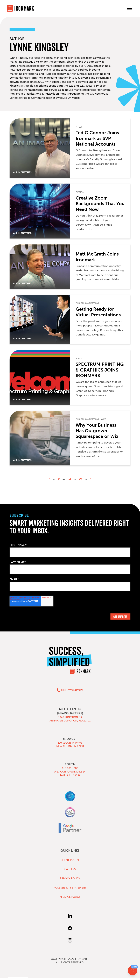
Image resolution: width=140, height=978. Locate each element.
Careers (70, 869)
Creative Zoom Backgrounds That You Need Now (100, 203)
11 (69, 478)
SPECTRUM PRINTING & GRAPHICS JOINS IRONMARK (100, 369)
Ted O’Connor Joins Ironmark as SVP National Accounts (97, 138)
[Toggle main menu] (129, 8)
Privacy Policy (70, 878)
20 (80, 478)
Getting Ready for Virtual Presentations (98, 311)
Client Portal (70, 859)
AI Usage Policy (70, 896)
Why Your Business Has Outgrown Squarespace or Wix (97, 430)
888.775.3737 (72, 690)
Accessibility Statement (70, 887)
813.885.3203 (70, 768)
